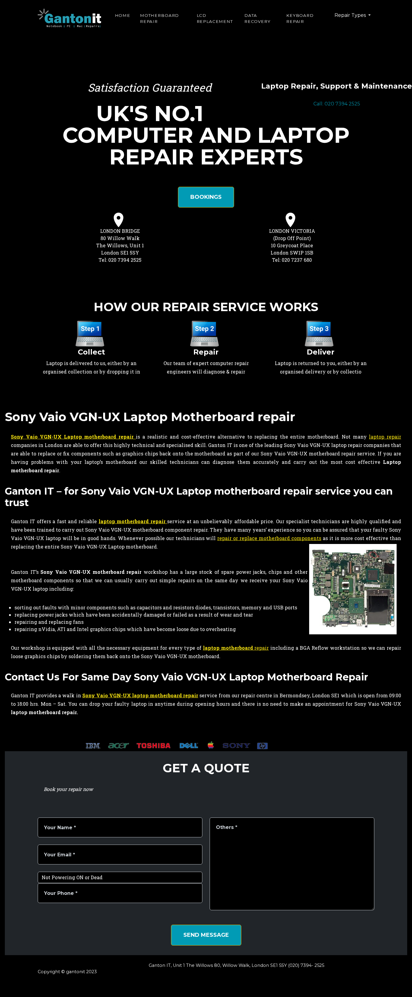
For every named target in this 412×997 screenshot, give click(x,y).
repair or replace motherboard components (269, 538)
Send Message (206, 935)
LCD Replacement (215, 18)
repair (261, 648)
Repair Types (350, 15)
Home (122, 15)
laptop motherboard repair (133, 521)
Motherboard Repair (159, 18)
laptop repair (385, 436)
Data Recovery (257, 18)
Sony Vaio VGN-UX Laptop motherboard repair (73, 436)
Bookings (206, 197)
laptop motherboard (229, 648)
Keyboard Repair (300, 18)
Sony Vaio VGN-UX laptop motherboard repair (140, 695)
